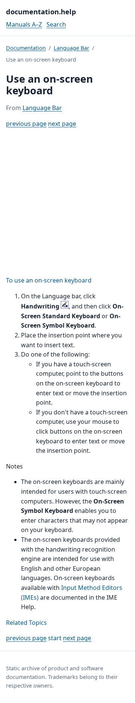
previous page (26, 123)
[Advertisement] (67, 202)
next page (62, 123)
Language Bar (71, 47)
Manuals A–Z (24, 24)
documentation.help (41, 11)
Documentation (26, 47)
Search (56, 24)
